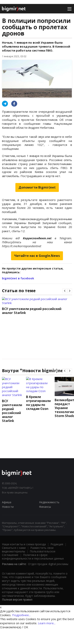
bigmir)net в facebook (18, 278)
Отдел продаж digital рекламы (48, 564)
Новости (8, 507)
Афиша (6, 502)
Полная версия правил (17, 599)
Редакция (57, 544)
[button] (64, 290)
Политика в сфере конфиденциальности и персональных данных (33, 556)
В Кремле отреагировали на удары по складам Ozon (38, 402)
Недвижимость (49, 502)
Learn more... (46, 623)
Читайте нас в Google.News (37, 255)
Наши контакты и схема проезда (24, 544)
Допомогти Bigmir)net (37, 187)
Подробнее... (21, 615)
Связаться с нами (14, 548)
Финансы (45, 507)
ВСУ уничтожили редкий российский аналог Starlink (31, 310)
